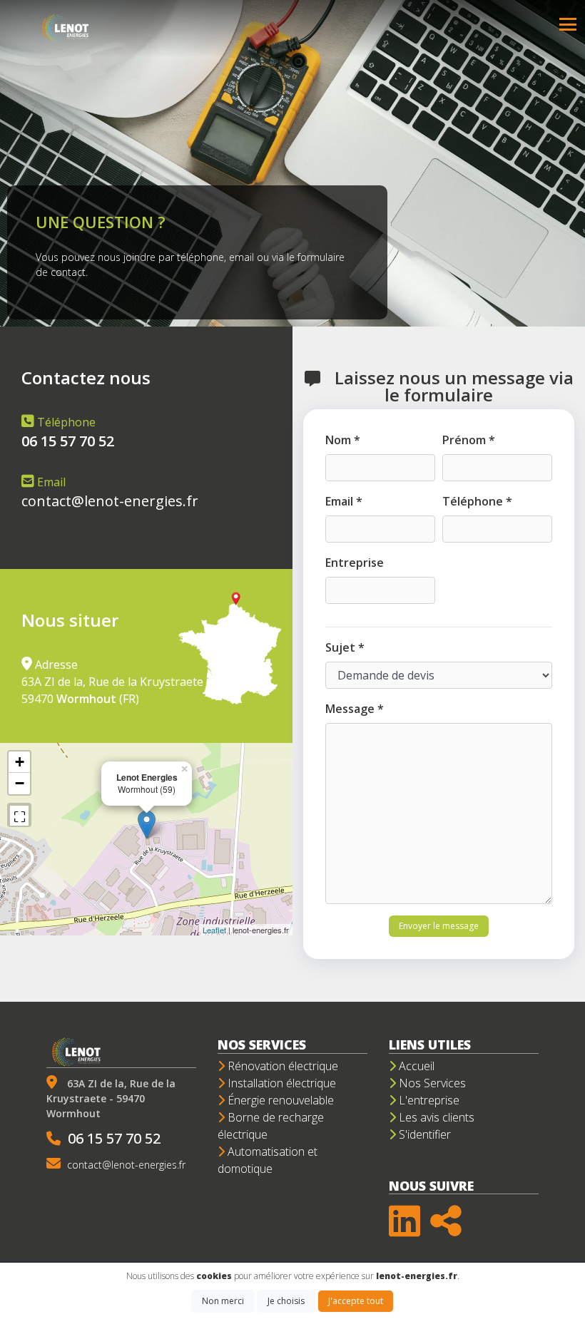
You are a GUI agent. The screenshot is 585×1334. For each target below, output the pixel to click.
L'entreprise (427, 1100)
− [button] (19, 783)
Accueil (415, 1066)
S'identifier (423, 1134)
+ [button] (19, 762)
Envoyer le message (439, 926)
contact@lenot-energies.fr (109, 500)
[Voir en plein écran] (19, 815)
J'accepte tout (355, 1301)
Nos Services (431, 1083)
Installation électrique (280, 1083)
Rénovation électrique (281, 1066)
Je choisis (286, 1301)
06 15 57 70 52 (114, 1138)
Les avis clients (435, 1117)
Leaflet (214, 929)
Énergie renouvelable (279, 1100)
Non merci (223, 1301)
